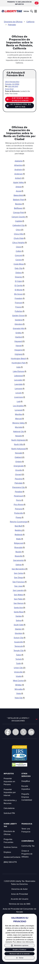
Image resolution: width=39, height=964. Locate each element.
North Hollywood (19, 448)
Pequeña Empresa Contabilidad (26, 797)
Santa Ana (19, 607)
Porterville (19, 513)
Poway (19, 517)
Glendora (19, 324)
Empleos (7, 852)
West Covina (19, 680)
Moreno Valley (19, 422)
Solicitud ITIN (9, 813)
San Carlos (19, 573)
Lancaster (19, 380)
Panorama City (19, 487)
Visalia (19, 676)
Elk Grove (19, 294)
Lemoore (19, 388)
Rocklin (19, 551)
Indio (19, 367)
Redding (19, 530)
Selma (19, 620)
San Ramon (19, 603)
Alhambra (19, 165)
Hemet (19, 345)
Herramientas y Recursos (10, 802)
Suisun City (19, 637)
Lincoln (19, 392)
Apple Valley (19, 182)
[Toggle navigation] (36, 11)
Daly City (19, 268)
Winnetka (19, 689)
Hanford (19, 337)
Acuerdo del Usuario (19, 898)
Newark (19, 435)
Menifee (19, 414)
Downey (19, 276)
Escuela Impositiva (25, 787)
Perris (19, 500)
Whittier (19, 684)
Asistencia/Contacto (12, 857)
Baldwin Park (19, 199)
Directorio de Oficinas (13, 21)
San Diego (19, 577)
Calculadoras (9, 808)
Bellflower (19, 208)
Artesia (19, 186)
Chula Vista (19, 238)
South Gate (19, 624)
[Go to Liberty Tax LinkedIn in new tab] (31, 732)
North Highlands (19, 440)
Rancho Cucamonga (19, 521)
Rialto (19, 538)
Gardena (19, 319)
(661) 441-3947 (13, 86)
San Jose (19, 586)
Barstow (19, 203)
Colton (19, 251)
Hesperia (20, 349)
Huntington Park (19, 362)
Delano (19, 272)
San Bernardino (19, 568)
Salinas (20, 564)
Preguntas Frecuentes (8, 841)
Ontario (19, 461)
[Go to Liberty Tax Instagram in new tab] (15, 732)
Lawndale (19, 384)
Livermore (19, 397)
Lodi (19, 401)
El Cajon (19, 281)
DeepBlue (25, 781)
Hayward (19, 341)
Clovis (19, 246)
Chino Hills (19, 234)
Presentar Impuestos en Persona (9, 781)
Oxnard (19, 474)
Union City (19, 667)
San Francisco (19, 581)
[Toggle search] (31, 11)
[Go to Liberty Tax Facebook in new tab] (8, 732)
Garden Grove (19, 315)
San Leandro (19, 590)
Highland (19, 354)
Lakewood (19, 375)
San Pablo (19, 599)
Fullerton (19, 311)
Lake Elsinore (19, 371)
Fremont (19, 302)
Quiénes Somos (10, 847)
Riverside (19, 547)
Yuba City (19, 697)
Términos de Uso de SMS (19, 903)
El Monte (19, 289)
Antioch (19, 178)
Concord (19, 255)
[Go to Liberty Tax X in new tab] (23, 732)
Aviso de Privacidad (19, 894)
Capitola (19, 221)
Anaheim (20, 169)
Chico (19, 229)
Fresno (19, 307)
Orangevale (19, 465)
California (30, 21)
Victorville (19, 672)
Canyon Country (19, 216)
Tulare (19, 654)
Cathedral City (19, 225)
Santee (20, 616)
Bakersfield (19, 195)
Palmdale (12, 24)
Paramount (19, 495)
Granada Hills (19, 328)
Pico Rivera (19, 504)
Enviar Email (9, 89)
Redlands (19, 534)
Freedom (19, 298)
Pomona (19, 508)
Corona (19, 259)
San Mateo (19, 594)
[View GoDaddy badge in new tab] (19, 764)
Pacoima (19, 478)
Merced (19, 418)
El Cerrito (19, 285)
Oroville (19, 470)
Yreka (19, 693)
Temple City (19, 650)
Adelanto (19, 161)
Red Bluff (19, 526)
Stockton (19, 633)
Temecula (20, 646)
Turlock (19, 659)
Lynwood (19, 410)
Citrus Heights (19, 242)
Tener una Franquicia (25, 830)
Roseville (19, 556)
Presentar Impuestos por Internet (10, 792)
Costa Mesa (19, 264)
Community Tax (28, 845)
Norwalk (19, 453)
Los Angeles (19, 405)
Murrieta (19, 427)
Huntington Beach (19, 358)
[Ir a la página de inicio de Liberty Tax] (12, 11)
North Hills (19, 444)
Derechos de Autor (19, 889)
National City (19, 431)
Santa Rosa (19, 611)
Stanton (19, 629)
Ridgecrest (19, 543)
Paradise (19, 491)
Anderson (19, 173)
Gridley (19, 332)
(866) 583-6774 (10, 862)
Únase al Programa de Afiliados (26, 853)
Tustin (19, 663)
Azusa (19, 191)
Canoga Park (19, 212)
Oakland (19, 457)
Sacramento (19, 560)
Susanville (19, 642)
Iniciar (26, 11)
